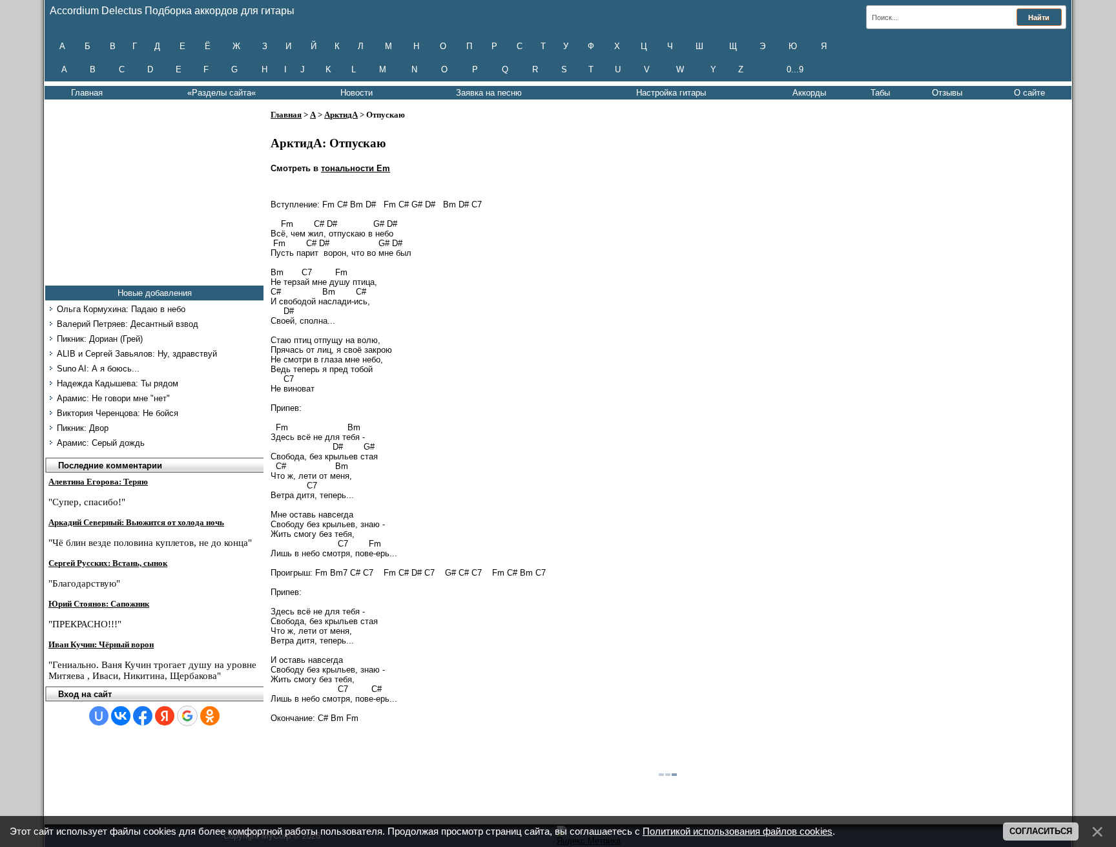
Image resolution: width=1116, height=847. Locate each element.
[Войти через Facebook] (142, 716)
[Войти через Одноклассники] (210, 716)
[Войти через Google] (187, 716)
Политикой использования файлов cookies (737, 831)
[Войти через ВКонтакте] (120, 716)
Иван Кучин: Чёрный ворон (101, 644)
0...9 (795, 69)
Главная (87, 93)
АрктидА (341, 115)
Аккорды (809, 93)
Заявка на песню (489, 93)
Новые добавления (155, 293)
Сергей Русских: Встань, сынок (107, 563)
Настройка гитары (671, 93)
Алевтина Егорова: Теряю (98, 481)
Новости (356, 93)
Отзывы (947, 93)
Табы (880, 93)
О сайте (1029, 93)
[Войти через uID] (98, 716)
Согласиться (1040, 831)
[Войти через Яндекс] (164, 716)
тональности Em (355, 168)
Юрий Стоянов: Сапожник (98, 604)
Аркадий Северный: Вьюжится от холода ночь (136, 522)
